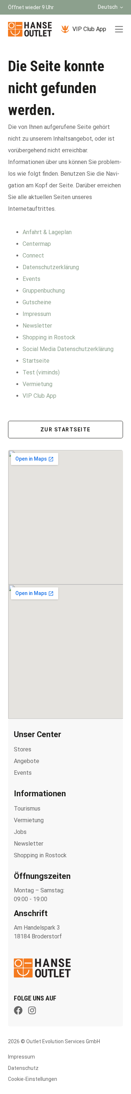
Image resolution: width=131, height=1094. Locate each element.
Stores (22, 749)
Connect (33, 255)
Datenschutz (23, 1068)
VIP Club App (89, 29)
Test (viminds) (41, 372)
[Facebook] (18, 1010)
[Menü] (119, 29)
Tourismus (27, 808)
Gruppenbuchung (44, 290)
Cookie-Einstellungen (32, 1079)
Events (31, 278)
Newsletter (37, 325)
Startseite (36, 360)
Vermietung (37, 384)
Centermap (37, 243)
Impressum (37, 313)
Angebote (26, 761)
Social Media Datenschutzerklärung (68, 349)
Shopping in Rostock (49, 337)
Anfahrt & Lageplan (47, 232)
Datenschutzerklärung (51, 267)
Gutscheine (37, 302)
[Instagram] (32, 1010)
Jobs (20, 831)
